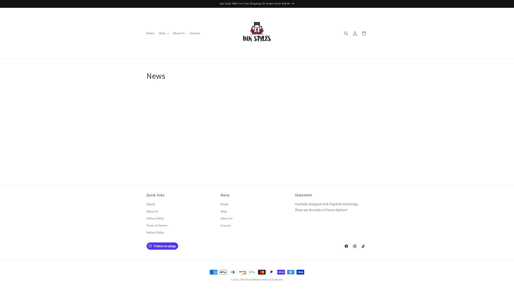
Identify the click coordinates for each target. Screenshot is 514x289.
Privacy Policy (155, 218)
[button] (163, 33)
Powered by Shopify (272, 279)
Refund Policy (155, 232)
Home (224, 204)
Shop (224, 211)
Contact (226, 225)
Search (151, 204)
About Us (152, 211)
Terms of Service (157, 225)
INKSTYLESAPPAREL (251, 279)
